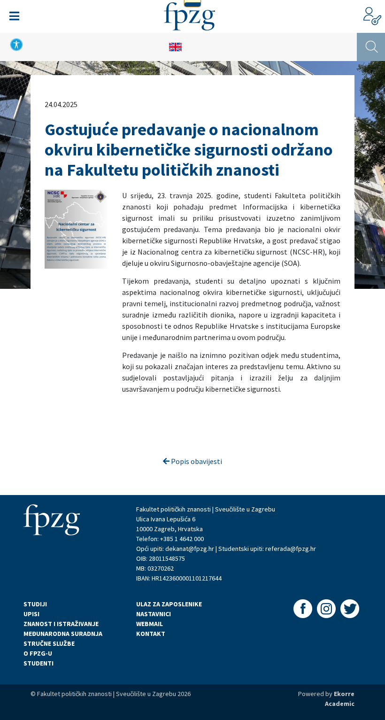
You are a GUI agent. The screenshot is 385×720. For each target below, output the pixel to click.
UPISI (31, 614)
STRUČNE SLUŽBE (49, 643)
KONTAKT (150, 633)
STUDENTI (38, 663)
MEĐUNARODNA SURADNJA (62, 633)
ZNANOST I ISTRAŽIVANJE (61, 623)
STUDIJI (35, 604)
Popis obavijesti (195, 461)
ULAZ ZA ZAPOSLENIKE (169, 604)
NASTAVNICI (153, 614)
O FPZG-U (37, 653)
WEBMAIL (149, 623)
